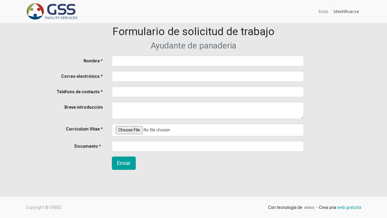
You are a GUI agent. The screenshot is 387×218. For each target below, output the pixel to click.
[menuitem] (323, 11)
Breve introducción (83, 107)
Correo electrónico (80, 76)
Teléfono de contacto (78, 91)
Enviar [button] (124, 163)
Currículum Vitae (83, 129)
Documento (76, 146)
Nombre (91, 60)
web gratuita (349, 207)
